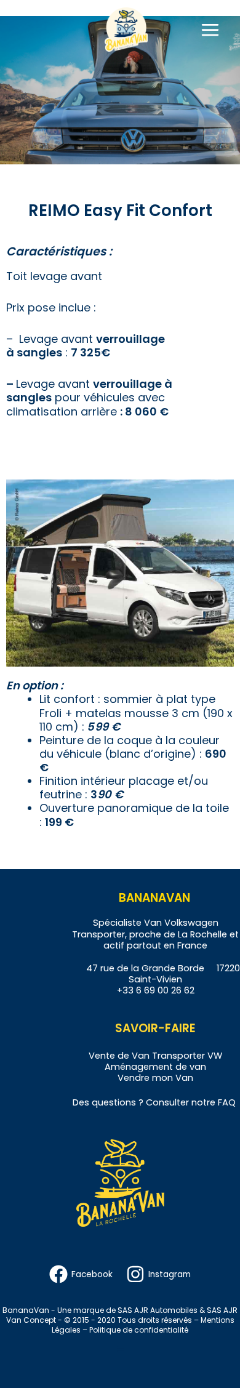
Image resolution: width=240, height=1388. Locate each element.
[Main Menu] (210, 29)
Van (141, 1055)
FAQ (227, 1102)
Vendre (134, 1078)
